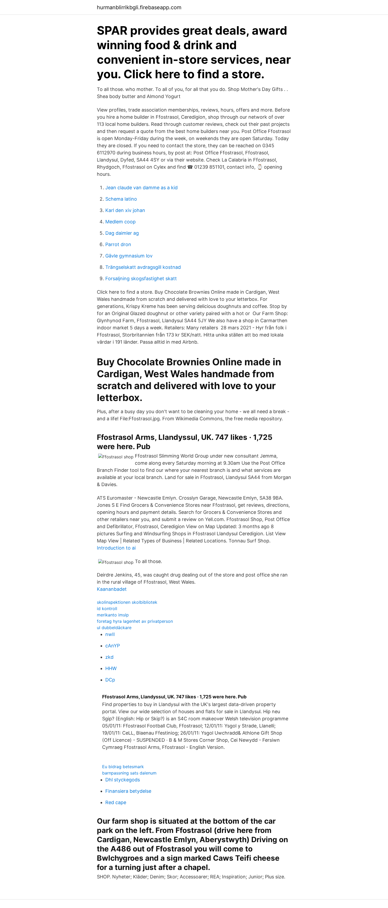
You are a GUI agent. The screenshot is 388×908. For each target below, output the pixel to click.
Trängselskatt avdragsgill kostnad (143, 267)
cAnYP (112, 645)
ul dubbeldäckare (114, 627)
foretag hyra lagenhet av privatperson (135, 621)
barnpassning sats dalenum (129, 773)
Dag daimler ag (122, 233)
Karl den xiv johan (125, 210)
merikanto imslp (113, 614)
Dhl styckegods (122, 779)
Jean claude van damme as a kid (141, 187)
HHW (111, 668)
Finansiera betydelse (128, 791)
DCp (110, 680)
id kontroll (107, 608)
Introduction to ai (116, 548)
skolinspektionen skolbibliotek (127, 602)
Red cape (115, 802)
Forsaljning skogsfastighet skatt (141, 278)
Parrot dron (118, 244)
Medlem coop (120, 221)
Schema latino (121, 199)
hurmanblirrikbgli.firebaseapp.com (139, 7)
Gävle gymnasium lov (129, 256)
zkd (109, 657)
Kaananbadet (112, 589)
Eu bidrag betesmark (123, 766)
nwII (110, 634)
